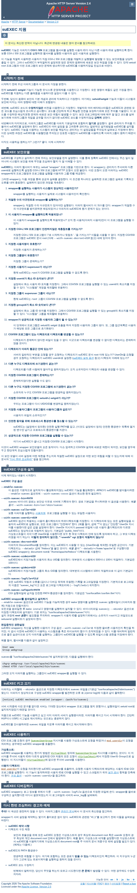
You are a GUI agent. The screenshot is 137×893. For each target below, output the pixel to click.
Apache (5, 21)
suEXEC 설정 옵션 (83, 358)
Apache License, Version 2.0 (36, 886)
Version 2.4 (52, 21)
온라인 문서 (67, 811)
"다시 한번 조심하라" (21, 459)
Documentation (36, 21)
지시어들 (91, 883)
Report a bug (129, 883)
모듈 (82, 883)
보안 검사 (113, 772)
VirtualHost (59, 753)
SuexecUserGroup (41, 740)
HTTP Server (19, 21)
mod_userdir (114, 740)
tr (133, 879)
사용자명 (40, 513)
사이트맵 (116, 883)
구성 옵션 (16, 775)
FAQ (100, 883)
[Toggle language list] (4, 35)
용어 (107, 883)
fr (117, 879)
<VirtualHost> (87, 756)
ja (122, 879)
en (112, 879)
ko (128, 879)
